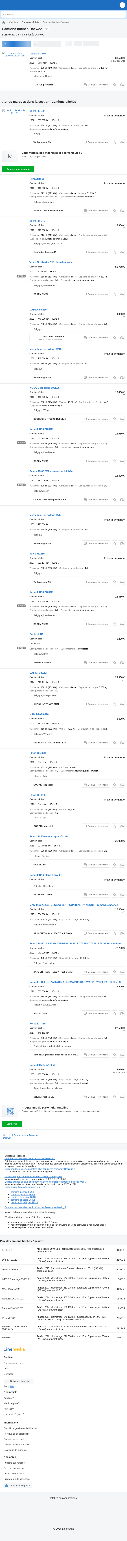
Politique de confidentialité (17, 1433)
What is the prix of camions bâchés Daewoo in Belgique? (33, 1176)
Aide (6, 1368)
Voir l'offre (12, 1124)
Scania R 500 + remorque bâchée (48, 836)
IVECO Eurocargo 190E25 (44, 388)
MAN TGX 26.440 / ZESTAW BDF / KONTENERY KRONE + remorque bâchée (73, 905)
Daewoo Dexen (38, 53)
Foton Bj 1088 (37, 753)
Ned (12, 1386)
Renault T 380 (37, 1023)
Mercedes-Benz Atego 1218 (45, 349)
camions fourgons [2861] (23, 1197)
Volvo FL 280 (37, 553)
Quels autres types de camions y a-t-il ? (24, 1187)
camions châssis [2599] (23, 1199)
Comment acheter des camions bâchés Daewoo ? (29, 1158)
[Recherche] (122, 14)
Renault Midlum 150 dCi (43, 1065)
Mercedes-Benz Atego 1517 (45, 515)
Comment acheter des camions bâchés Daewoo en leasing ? (35, 1207)
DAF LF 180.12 (38, 673)
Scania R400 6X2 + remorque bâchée (51, 471)
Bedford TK (36, 634)
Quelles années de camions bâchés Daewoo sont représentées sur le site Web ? (45, 1181)
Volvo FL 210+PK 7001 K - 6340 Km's (50, 262)
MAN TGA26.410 (39, 714)
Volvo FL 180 (37, 111)
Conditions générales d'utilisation (20, 1428)
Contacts (8, 1374)
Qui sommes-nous (13, 1363)
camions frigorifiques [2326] (24, 1202)
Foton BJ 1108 (37, 795)
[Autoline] (4, 22)
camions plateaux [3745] (23, 1194)
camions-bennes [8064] (22, 1192)
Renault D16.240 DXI (41, 429)
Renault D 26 (36, 179)
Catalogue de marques (15, 1450)
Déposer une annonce (18, 169)
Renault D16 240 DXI (41, 592)
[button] (122, 5)
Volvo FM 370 (37, 221)
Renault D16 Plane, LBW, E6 (45, 875)
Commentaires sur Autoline (17, 1444)
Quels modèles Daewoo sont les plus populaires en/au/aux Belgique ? (39, 1169)
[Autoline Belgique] (20, 5)
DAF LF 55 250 (38, 309)
